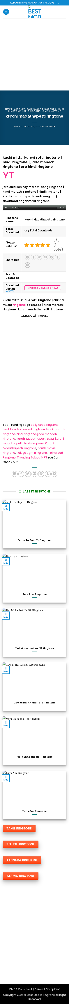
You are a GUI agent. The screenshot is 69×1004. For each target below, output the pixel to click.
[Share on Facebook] (33, 257)
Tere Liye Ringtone (34, 593)
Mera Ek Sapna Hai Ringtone (35, 756)
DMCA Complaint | (22, 989)
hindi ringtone (26, 434)
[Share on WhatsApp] (27, 257)
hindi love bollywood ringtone (24, 429)
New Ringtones (15, 109)
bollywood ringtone (45, 425)
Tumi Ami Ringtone (34, 810)
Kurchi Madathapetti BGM (35, 439)
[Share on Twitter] (39, 257)
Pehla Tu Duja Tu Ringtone (34, 539)
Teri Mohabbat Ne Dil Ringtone (34, 648)
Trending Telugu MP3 (32, 457)
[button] (6, 12)
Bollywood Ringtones (41, 109)
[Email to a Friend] (45, 257)
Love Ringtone (51, 111)
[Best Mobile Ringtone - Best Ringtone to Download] (34, 11)
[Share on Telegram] (27, 265)
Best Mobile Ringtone (41, 995)
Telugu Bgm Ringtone (31, 453)
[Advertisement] (34, 54)
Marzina (50, 126)
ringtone (19, 305)
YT (8, 175)
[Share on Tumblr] (57, 257)
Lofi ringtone (31, 111)
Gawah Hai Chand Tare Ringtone (35, 702)
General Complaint (47, 989)
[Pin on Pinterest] (51, 257)
